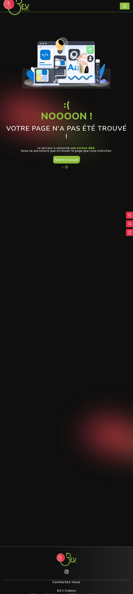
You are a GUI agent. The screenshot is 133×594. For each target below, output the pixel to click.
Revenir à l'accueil (66, 159)
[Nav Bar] (125, 6)
